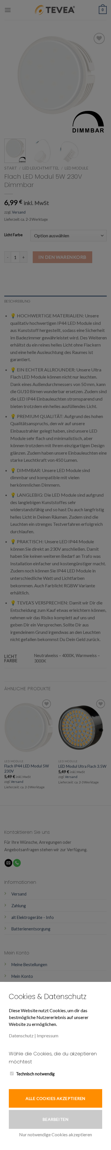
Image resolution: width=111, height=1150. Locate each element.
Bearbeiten (55, 1119)
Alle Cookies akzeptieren (55, 1098)
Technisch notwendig (35, 1073)
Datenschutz (21, 1035)
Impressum (47, 1035)
